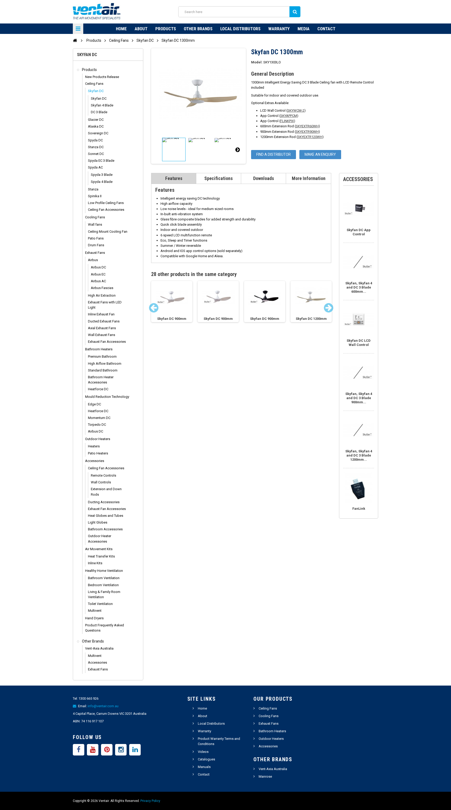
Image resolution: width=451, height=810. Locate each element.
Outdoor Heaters (97, 439)
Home (121, 28)
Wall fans (95, 224)
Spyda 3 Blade (101, 175)
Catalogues (206, 759)
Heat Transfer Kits (101, 556)
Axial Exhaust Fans (102, 328)
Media (304, 28)
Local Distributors (240, 28)
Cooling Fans (95, 217)
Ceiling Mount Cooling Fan (107, 231)
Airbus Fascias (102, 288)
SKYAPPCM (288, 116)
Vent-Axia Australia (99, 648)
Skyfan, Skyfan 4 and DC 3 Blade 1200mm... (358, 455)
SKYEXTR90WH (307, 132)
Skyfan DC (96, 91)
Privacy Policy (150, 801)
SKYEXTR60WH (307, 126)
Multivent (95, 611)
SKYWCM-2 (295, 110)
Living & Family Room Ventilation (104, 594)
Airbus (93, 260)
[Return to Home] (75, 40)
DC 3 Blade (99, 112)
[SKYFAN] (174, 149)
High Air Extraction (102, 295)
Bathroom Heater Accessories (101, 379)
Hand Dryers (94, 618)
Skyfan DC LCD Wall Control (359, 343)
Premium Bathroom (102, 356)
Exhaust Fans (95, 253)
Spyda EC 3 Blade (101, 161)
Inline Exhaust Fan (101, 314)
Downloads (263, 178)
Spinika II (95, 196)
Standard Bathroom (102, 370)
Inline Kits (95, 563)
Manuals (204, 767)
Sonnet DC (96, 154)
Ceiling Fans (94, 84)
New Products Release (102, 77)
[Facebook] (78, 749)
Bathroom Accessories (105, 529)
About (141, 28)
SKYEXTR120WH (310, 137)
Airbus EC (98, 274)
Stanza (93, 189)
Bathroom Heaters (98, 349)
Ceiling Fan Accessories (106, 210)
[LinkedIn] (135, 749)
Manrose (265, 776)
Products (165, 28)
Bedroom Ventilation (103, 585)
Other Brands (198, 28)
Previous (159, 149)
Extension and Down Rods (106, 491)
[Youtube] (92, 749)
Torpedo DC (97, 425)
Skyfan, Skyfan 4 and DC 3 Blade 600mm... (358, 287)
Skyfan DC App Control (359, 232)
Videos (203, 752)
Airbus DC (98, 267)
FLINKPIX (287, 121)
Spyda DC (95, 140)
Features (173, 178)
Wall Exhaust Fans (101, 335)
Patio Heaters (98, 453)
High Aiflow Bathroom (104, 363)
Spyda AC (95, 167)
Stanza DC (96, 147)
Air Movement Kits (98, 549)
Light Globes (97, 522)
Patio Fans (96, 238)
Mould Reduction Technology (107, 397)
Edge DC (94, 404)
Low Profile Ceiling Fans (106, 203)
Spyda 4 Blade (101, 182)
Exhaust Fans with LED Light (105, 304)
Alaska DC (96, 126)
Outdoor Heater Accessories (99, 538)
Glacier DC (96, 120)
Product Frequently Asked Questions (104, 627)
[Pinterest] (106, 749)
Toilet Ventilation (100, 604)
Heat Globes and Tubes (105, 516)
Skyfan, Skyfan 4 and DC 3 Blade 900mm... (358, 398)
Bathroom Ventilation (104, 578)
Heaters (94, 446)
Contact (326, 28)
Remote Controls (103, 475)
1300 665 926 (88, 698)
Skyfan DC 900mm (171, 319)
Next (237, 149)
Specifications (218, 178)
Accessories (94, 461)
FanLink (358, 509)
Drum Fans (96, 245)
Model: (257, 62)
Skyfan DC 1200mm (311, 319)
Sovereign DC (98, 133)
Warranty (279, 28)
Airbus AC (98, 281)
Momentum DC (99, 418)
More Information (308, 178)
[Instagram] (121, 749)
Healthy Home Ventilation (104, 571)
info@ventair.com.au (103, 706)
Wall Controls (101, 482)
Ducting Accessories (104, 502)
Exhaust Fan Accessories (107, 342)
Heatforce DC (98, 389)
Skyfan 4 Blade (102, 105)
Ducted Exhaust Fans (104, 321)
